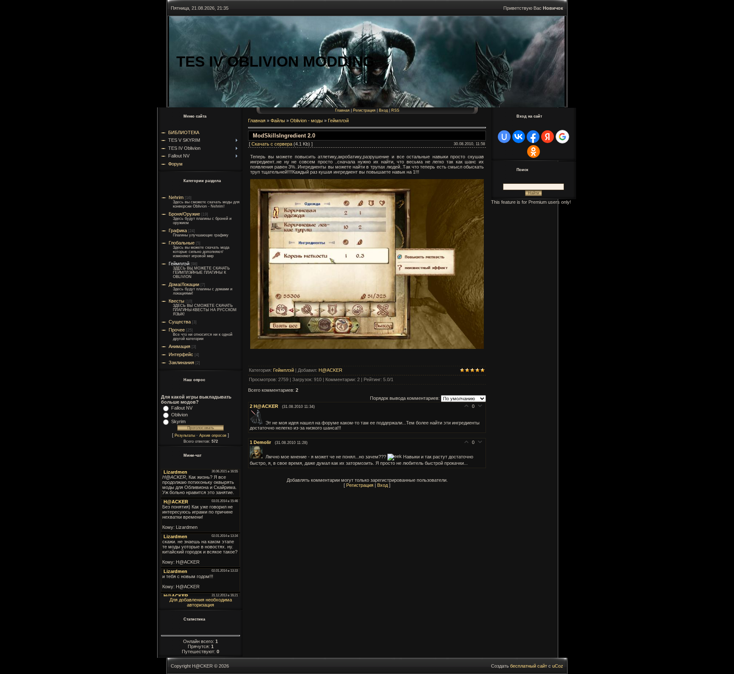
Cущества (180, 321)
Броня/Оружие (184, 213)
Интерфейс (181, 354)
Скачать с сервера (271, 143)
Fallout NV (181, 407)
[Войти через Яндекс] (547, 136)
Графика (178, 230)
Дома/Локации (184, 284)
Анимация (179, 346)
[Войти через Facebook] (533, 136)
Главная (342, 110)
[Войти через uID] (504, 136)
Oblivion (179, 414)
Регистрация (364, 110)
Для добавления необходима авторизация (200, 602)
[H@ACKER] (257, 422)
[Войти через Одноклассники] (533, 151)
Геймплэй (179, 263)
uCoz (557, 665)
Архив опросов (212, 435)
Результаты (185, 435)
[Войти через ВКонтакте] (518, 136)
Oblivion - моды (306, 120)
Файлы (278, 120)
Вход (383, 110)
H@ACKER (330, 370)
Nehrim (176, 197)
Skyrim (178, 421)
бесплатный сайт (528, 665)
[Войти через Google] (562, 136)
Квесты (176, 300)
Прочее (177, 329)
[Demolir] (257, 456)
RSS (395, 110)
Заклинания (181, 362)
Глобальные (182, 242)
